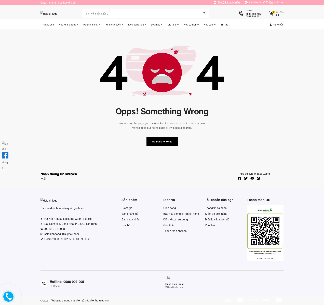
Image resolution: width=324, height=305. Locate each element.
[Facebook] (239, 178)
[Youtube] (252, 178)
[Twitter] (246, 178)
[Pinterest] (258, 178)
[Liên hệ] (9, 299)
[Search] (204, 13)
